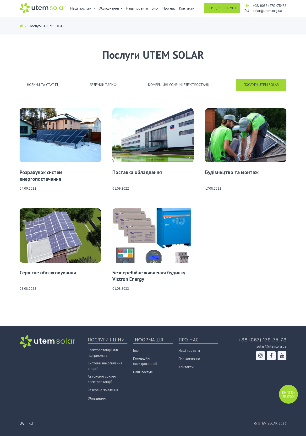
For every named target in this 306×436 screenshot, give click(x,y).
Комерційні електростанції (145, 361)
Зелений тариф (103, 84)
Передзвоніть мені (222, 8)
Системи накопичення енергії (105, 366)
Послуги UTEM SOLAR (261, 84)
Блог (155, 8)
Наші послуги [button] (80, 8)
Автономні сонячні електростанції (102, 379)
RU (247, 11)
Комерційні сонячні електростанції (180, 84)
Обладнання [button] (108, 8)
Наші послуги (143, 372)
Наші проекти (189, 350)
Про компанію (189, 359)
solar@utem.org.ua (267, 11)
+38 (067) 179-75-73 (269, 6)
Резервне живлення (103, 390)
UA (247, 6)
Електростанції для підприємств (103, 353)
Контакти (186, 8)
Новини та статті (42, 84)
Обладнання (97, 398)
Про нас (168, 8)
